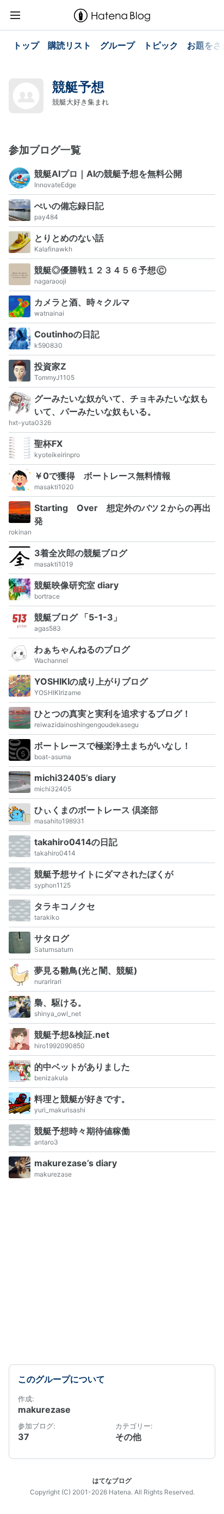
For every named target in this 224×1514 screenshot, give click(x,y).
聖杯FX (48, 443)
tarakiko (46, 917)
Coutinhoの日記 (66, 334)
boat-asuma (52, 757)
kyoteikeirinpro (57, 455)
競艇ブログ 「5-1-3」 (78, 617)
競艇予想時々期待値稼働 (82, 1130)
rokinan (20, 532)
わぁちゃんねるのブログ (82, 649)
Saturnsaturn (53, 949)
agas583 (47, 628)
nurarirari (47, 981)
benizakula (51, 1078)
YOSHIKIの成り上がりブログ (91, 681)
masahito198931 (59, 821)
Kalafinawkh (53, 249)
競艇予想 (78, 87)
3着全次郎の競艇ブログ (80, 552)
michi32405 (52, 789)
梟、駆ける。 (60, 1002)
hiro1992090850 (59, 1046)
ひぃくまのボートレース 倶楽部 (96, 809)
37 (23, 1436)
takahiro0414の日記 (75, 841)
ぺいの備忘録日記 (69, 205)
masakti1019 (53, 564)
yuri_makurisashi (59, 1110)
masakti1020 (54, 487)
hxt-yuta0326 (30, 422)
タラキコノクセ (64, 906)
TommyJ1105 (54, 377)
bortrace (47, 596)
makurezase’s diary (75, 1163)
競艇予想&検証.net (71, 1034)
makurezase (53, 1174)
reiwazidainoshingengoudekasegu (86, 725)
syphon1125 (52, 885)
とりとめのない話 (69, 237)
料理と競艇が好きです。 (82, 1098)
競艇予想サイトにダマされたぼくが (103, 874)
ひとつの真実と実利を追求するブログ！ (112, 713)
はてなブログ (112, 1480)
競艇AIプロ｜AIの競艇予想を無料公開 (108, 173)
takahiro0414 (55, 853)
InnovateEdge (55, 185)
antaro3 (46, 1142)
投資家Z (50, 366)
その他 (128, 1436)
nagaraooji (50, 281)
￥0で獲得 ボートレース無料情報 (102, 475)
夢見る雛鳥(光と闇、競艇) (86, 970)
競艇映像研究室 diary (76, 585)
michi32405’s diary (75, 777)
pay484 (46, 217)
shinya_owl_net (57, 1014)
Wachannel (51, 660)
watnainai (49, 313)
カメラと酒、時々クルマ (82, 302)
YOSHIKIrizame (57, 692)
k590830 (48, 345)
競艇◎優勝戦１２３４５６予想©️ (100, 269)
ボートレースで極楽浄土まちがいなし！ (112, 745)
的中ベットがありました (82, 1066)
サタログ (51, 938)
